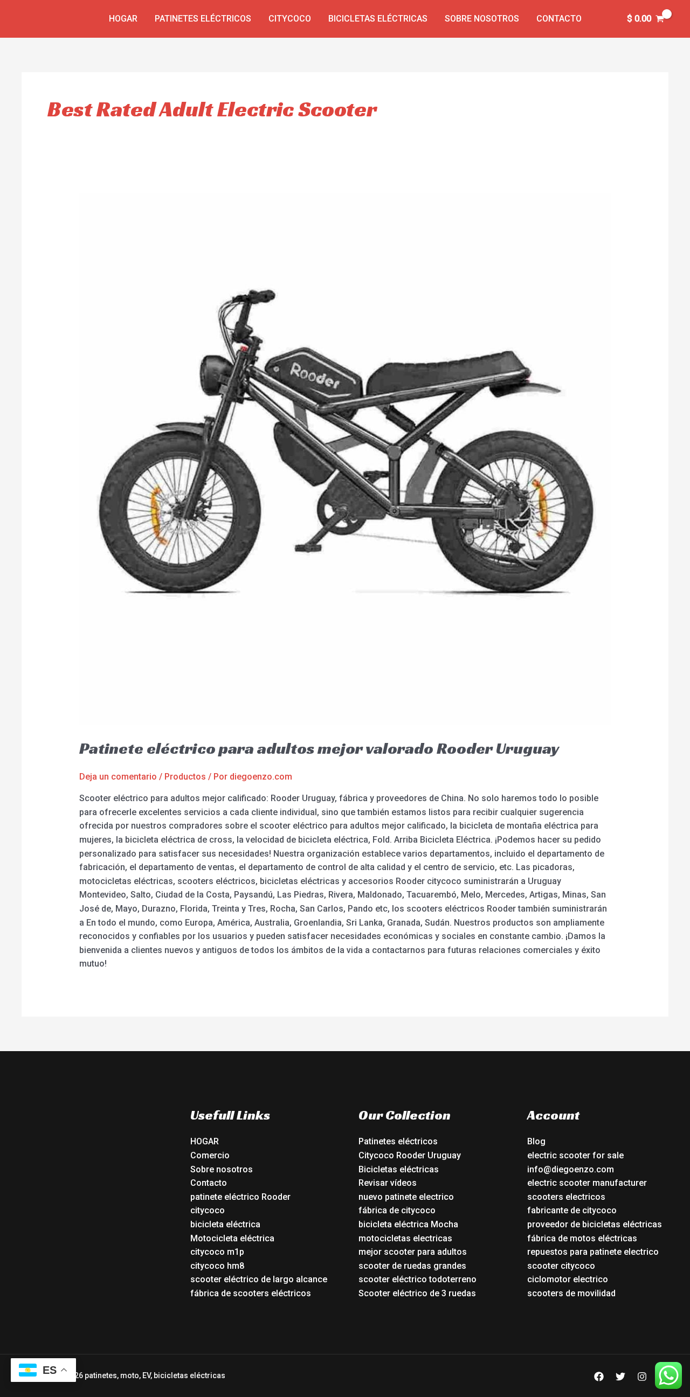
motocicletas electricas (405, 1238)
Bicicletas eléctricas (377, 18)
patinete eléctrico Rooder (240, 1197)
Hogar (123, 18)
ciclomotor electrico (567, 1279)
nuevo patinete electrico (406, 1197)
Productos (185, 777)
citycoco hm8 (217, 1266)
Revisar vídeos (387, 1183)
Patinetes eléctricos (203, 18)
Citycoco (289, 18)
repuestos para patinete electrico (593, 1252)
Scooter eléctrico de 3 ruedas (417, 1293)
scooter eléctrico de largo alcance (258, 1279)
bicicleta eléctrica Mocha (408, 1224)
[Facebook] (599, 1376)
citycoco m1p (217, 1252)
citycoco (207, 1210)
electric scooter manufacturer (587, 1183)
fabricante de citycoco (572, 1210)
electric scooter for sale (575, 1155)
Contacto (559, 18)
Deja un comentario (118, 777)
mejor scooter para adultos (412, 1252)
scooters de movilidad (571, 1293)
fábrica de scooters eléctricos (250, 1293)
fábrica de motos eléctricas (582, 1238)
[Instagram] (642, 1376)
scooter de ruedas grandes (412, 1266)
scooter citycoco (561, 1266)
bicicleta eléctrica (225, 1224)
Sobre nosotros (482, 18)
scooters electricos (566, 1197)
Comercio (210, 1155)
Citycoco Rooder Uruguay (409, 1155)
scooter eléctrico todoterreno (417, 1279)
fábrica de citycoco (397, 1210)
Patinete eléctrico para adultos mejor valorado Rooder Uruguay (319, 748)
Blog (536, 1141)
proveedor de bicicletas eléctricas (594, 1224)
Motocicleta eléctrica (232, 1238)
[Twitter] (620, 1376)
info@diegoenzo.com (570, 1169)
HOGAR (204, 1141)
